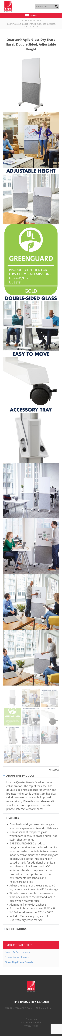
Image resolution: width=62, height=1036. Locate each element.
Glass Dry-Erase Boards (19, 962)
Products (34, 20)
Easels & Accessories (17, 952)
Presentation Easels (17, 957)
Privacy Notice (31, 1025)
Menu (33, 15)
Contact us (31, 1019)
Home (24, 20)
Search (56, 6)
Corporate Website (31, 1022)
